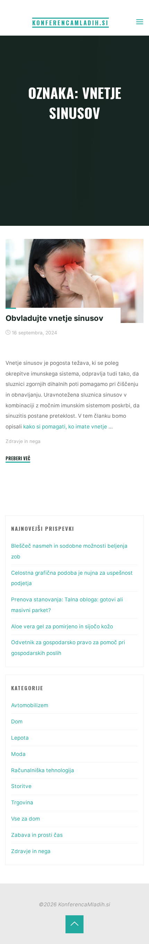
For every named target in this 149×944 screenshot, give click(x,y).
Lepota (20, 737)
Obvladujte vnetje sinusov (54, 318)
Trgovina (22, 802)
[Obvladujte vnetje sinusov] (74, 281)
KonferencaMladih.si (70, 22)
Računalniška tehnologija (42, 770)
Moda (18, 754)
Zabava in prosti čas (37, 835)
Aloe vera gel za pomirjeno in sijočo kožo (62, 626)
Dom (17, 721)
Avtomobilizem (29, 705)
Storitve (21, 786)
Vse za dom (25, 818)
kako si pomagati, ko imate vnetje (65, 426)
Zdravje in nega (23, 441)
